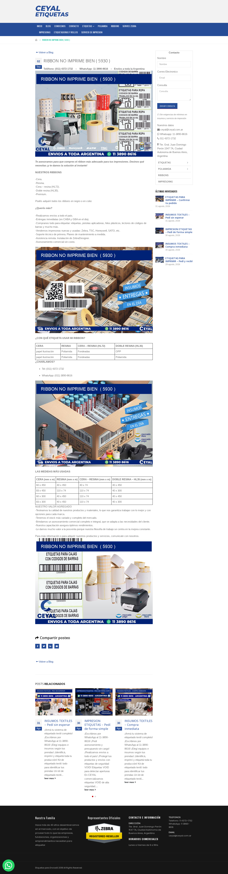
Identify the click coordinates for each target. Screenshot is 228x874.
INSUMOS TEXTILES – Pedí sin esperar (58, 723)
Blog (48, 26)
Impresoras (44, 32)
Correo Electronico (167, 71)
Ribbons (115, 26)
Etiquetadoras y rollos (66, 32)
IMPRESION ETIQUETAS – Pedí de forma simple (97, 725)
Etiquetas (87, 26)
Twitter (44, 646)
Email (56, 646)
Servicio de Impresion (91, 32)
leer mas (49, 778)
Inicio (39, 26)
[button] (92, 796)
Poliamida (102, 26)
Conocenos (59, 26)
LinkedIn (50, 646)
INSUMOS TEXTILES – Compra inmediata (138, 725)
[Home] (52, 11)
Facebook (37, 646)
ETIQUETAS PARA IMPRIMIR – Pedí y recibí (179, 260)
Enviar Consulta (167, 106)
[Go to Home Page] (36, 40)
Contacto (74, 26)
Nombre (161, 58)
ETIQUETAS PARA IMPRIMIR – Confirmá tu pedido (177, 200)
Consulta (162, 85)
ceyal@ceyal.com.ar (180, 835)
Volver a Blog (45, 52)
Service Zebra (129, 26)
